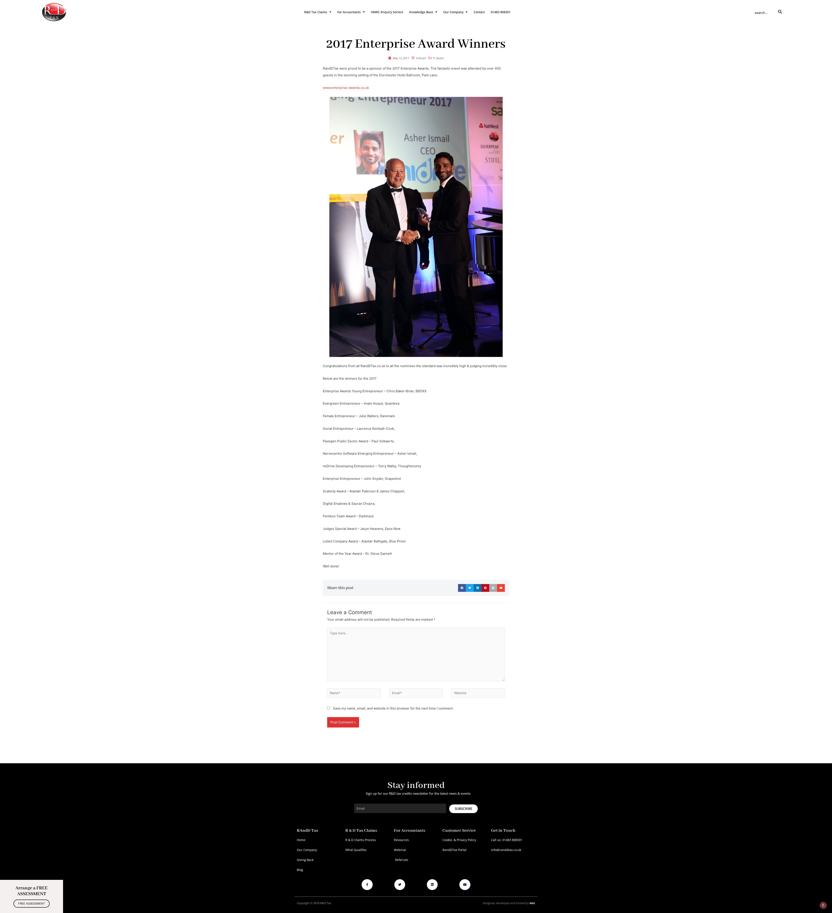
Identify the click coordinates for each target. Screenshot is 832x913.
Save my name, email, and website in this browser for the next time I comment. (393, 708)
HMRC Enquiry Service (387, 12)
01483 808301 (501, 12)
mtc (532, 903)
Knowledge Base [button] (421, 12)
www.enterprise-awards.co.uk (346, 88)
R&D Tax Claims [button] (315, 12)
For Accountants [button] (349, 12)
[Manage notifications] (823, 905)
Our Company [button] (453, 12)
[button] (780, 11)
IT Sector (438, 58)
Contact (479, 12)
